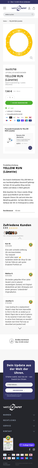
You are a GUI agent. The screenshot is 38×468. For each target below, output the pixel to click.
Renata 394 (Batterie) (20, 136)
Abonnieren (18, 390)
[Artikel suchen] (32, 14)
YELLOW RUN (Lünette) (15, 21)
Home (5, 21)
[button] (34, 8)
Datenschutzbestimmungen (13, 395)
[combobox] (19, 14)
